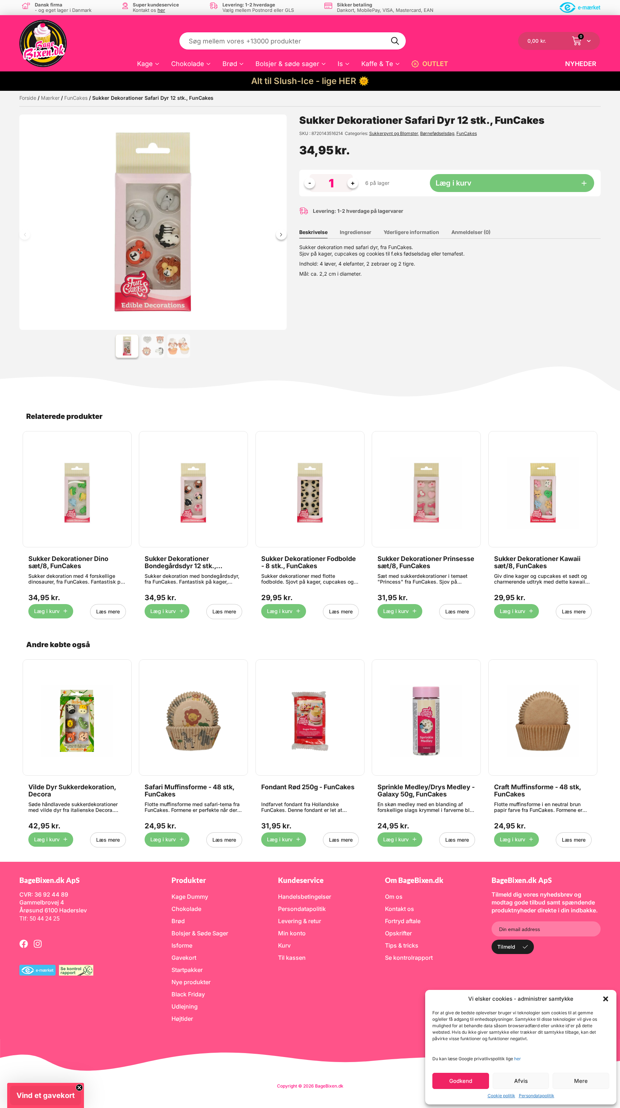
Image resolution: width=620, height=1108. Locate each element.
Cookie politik (501, 1095)
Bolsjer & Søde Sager (200, 933)
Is (340, 63)
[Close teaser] (79, 1087)
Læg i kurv (453, 183)
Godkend (460, 1080)
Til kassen (292, 957)
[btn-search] (395, 41)
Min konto (292, 933)
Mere (581, 1080)
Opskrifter (398, 933)
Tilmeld (506, 947)
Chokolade (187, 63)
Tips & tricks (401, 945)
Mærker (50, 98)
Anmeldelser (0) (470, 232)
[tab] (318, 232)
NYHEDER (580, 63)
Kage (145, 63)
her (517, 1058)
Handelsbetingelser (304, 896)
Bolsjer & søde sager (287, 63)
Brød (229, 63)
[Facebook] (23, 944)
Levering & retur (299, 921)
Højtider (182, 1018)
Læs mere (108, 611)
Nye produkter (191, 982)
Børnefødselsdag (437, 133)
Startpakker (187, 969)
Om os (394, 896)
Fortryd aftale (403, 921)
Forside (27, 98)
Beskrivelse (313, 232)
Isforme (182, 945)
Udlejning (185, 1006)
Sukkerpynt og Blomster (393, 133)
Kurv (284, 945)
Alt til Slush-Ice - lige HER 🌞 (310, 81)
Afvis (521, 1080)
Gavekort (184, 957)
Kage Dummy (190, 896)
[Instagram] (37, 944)
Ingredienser (355, 232)
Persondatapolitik (536, 1095)
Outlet (435, 63)
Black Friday (188, 994)
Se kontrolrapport (409, 957)
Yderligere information (411, 232)
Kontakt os (399, 908)
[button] (605, 998)
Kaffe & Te (377, 63)
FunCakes (76, 98)
